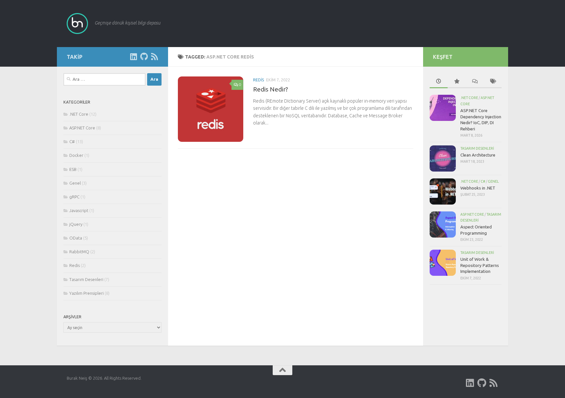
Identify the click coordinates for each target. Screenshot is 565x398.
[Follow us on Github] (144, 56)
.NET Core (78, 114)
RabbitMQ (79, 251)
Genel (75, 183)
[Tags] (493, 81)
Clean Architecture (477, 155)
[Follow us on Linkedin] (133, 56)
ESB (73, 169)
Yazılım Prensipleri (86, 293)
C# (72, 141)
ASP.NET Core (82, 127)
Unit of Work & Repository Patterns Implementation (479, 265)
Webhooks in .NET (477, 188)
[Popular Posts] (457, 81)
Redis (258, 80)
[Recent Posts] (439, 81)
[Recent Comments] (475, 81)
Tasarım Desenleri (86, 279)
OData (75, 238)
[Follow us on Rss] (154, 56)
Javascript (78, 210)
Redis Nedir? (270, 89)
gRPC (74, 196)
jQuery (75, 224)
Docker (76, 155)
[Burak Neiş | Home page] (77, 23)
